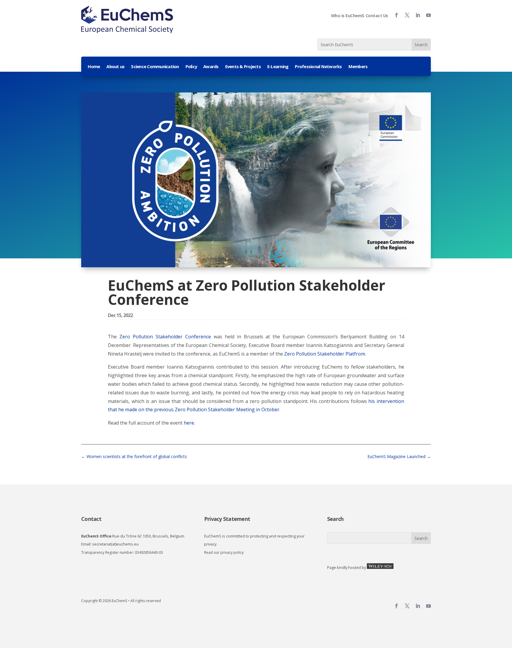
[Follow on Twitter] (404, 15)
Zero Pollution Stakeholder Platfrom (324, 354)
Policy (191, 66)
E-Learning (278, 66)
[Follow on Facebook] (394, 15)
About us (115, 66)
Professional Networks (318, 66)
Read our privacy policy (224, 552)
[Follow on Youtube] (426, 15)
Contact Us (377, 15)
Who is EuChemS (347, 15)
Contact (91, 518)
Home (94, 66)
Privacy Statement (227, 518)
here (189, 423)
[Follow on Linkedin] (415, 15)
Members (358, 66)
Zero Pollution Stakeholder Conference (165, 336)
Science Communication (155, 66)
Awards (211, 66)
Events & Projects (243, 66)
